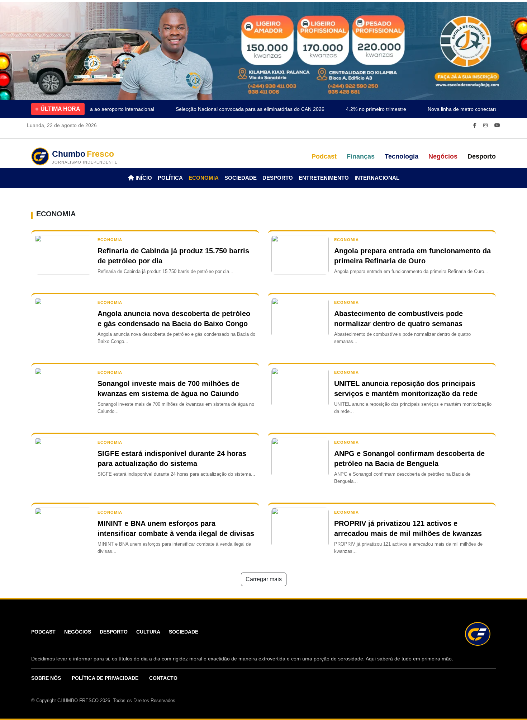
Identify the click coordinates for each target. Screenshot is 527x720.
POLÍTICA (170, 178)
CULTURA (148, 632)
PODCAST (43, 632)
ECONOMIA (204, 178)
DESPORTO (277, 178)
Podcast (324, 156)
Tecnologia (401, 156)
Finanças (361, 156)
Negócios (442, 156)
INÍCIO (143, 178)
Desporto (481, 156)
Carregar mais (264, 579)
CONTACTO (163, 678)
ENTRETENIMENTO (324, 178)
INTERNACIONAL (377, 178)
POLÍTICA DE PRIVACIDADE (105, 678)
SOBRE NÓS (46, 678)
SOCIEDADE (240, 178)
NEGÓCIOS (77, 632)
